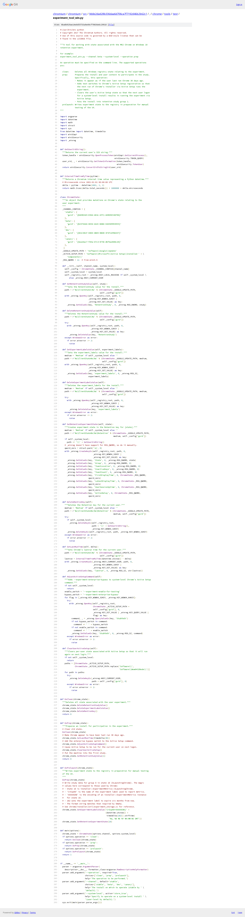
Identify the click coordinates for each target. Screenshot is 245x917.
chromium (59, 13)
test (175, 13)
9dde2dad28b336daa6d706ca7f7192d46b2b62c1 (118, 13)
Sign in (239, 4)
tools (167, 13)
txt (233, 912)
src (85, 13)
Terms (33, 912)
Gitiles (17, 912)
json (240, 912)
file (111, 24)
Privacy (25, 912)
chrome (157, 13)
